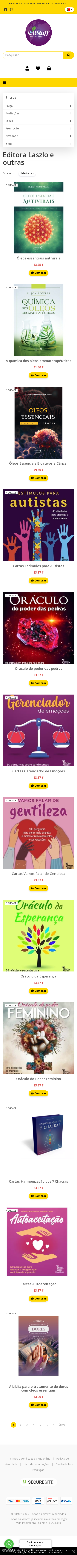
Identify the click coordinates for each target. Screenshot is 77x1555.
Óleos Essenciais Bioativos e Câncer (38, 463)
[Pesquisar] (68, 55)
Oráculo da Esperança (38, 976)
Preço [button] (9, 106)
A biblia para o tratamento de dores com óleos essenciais (38, 1388)
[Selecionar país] (69, 9)
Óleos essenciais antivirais (38, 258)
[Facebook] (5, 9)
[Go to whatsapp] (9, 1544)
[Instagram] (11, 9)
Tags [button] (9, 143)
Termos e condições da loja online (29, 1458)
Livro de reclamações (37, 1464)
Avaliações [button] (12, 113)
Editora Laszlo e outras (28, 158)
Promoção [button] (12, 128)
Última (62, 1424)
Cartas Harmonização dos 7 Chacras (38, 1181)
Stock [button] (9, 121)
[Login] (27, 68)
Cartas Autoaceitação (38, 1284)
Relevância (26, 173)
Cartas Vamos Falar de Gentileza (38, 873)
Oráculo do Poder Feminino (38, 1078)
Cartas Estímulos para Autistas (38, 566)
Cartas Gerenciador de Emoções (38, 771)
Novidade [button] (12, 136)
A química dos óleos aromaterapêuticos (38, 360)
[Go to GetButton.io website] (9, 1551)
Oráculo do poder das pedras (38, 668)
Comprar (40, 272)
